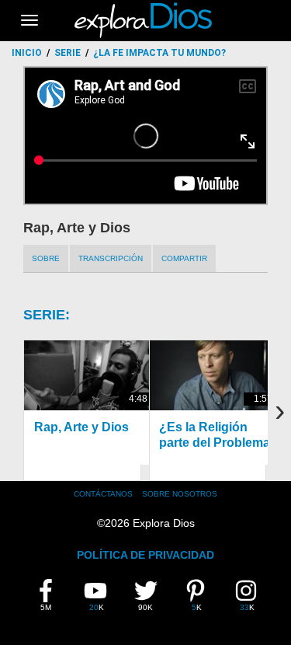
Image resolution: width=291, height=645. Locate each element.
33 (249, 595)
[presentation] (279, 410)
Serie (67, 52)
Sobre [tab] (46, 258)
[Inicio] (145, 20)
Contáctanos (103, 494)
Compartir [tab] (184, 258)
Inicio (27, 52)
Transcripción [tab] (110, 258)
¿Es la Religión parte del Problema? (218, 434)
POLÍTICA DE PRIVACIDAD (145, 555)
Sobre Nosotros (179, 494)
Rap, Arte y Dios (81, 427)
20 (99, 595)
